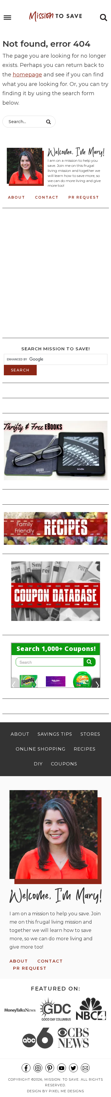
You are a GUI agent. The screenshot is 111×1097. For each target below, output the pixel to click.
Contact (47, 197)
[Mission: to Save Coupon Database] (55, 622)
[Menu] (7, 17)
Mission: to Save (55, 16)
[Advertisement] (55, 271)
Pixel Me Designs (66, 1091)
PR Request (83, 197)
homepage (27, 74)
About (16, 197)
